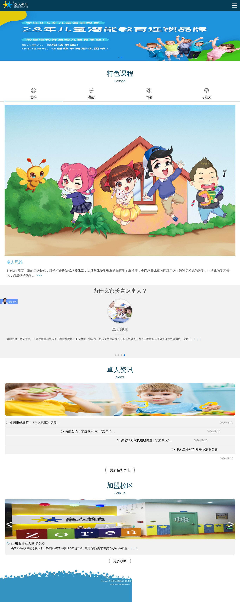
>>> (39, 275)
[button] (118, 57)
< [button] (9, 524)
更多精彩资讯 (120, 470)
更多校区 (120, 561)
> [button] (231, 524)
